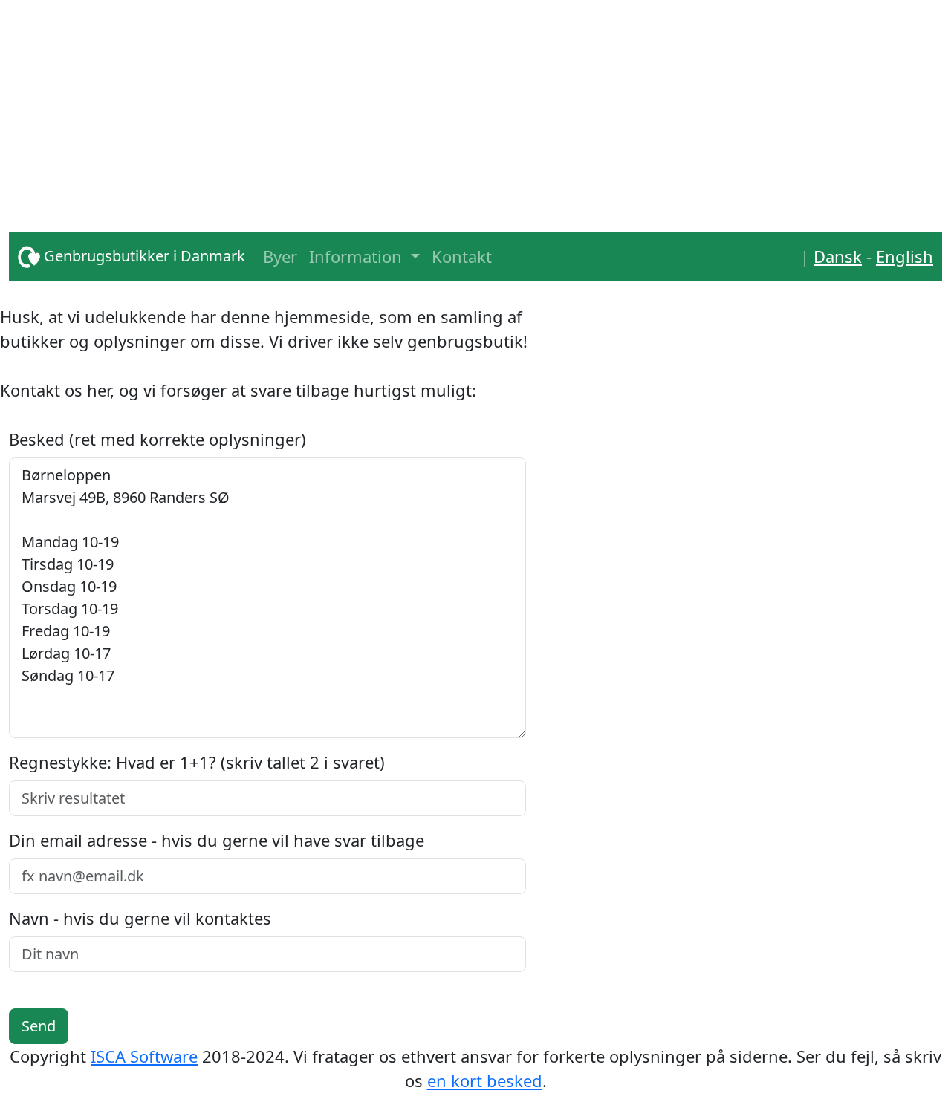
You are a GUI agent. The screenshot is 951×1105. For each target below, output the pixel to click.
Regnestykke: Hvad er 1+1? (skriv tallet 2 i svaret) (197, 762)
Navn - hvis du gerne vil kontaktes (140, 918)
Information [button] (357, 256)
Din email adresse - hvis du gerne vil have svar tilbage (216, 840)
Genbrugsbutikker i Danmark (142, 256)
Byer (280, 256)
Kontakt (462, 256)
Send (39, 1026)
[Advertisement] (454, 104)
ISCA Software (144, 1056)
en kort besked (484, 1080)
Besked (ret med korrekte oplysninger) (157, 439)
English (904, 256)
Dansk (838, 256)
